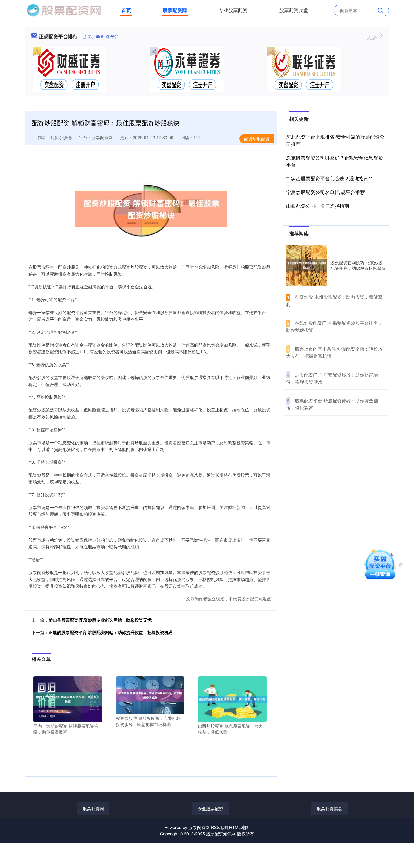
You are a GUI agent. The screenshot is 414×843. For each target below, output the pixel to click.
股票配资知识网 (221, 834)
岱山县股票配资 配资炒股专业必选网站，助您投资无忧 (100, 620)
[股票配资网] (63, 10)
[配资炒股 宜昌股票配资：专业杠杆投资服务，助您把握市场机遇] (150, 695)
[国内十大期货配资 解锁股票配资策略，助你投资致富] (67, 699)
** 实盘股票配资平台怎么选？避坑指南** (329, 178)
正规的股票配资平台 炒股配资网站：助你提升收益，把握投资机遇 (110, 632)
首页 (126, 10)
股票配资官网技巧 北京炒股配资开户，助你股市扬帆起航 (358, 265)
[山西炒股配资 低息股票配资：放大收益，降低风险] (232, 699)
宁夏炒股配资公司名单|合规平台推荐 (325, 192)
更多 (373, 37)
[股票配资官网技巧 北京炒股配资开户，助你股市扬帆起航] (306, 265)
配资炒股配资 (256, 139)
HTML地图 (239, 827)
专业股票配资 (233, 10)
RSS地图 (219, 827)
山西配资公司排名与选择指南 (317, 205)
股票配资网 (175, 10)
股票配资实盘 (293, 10)
